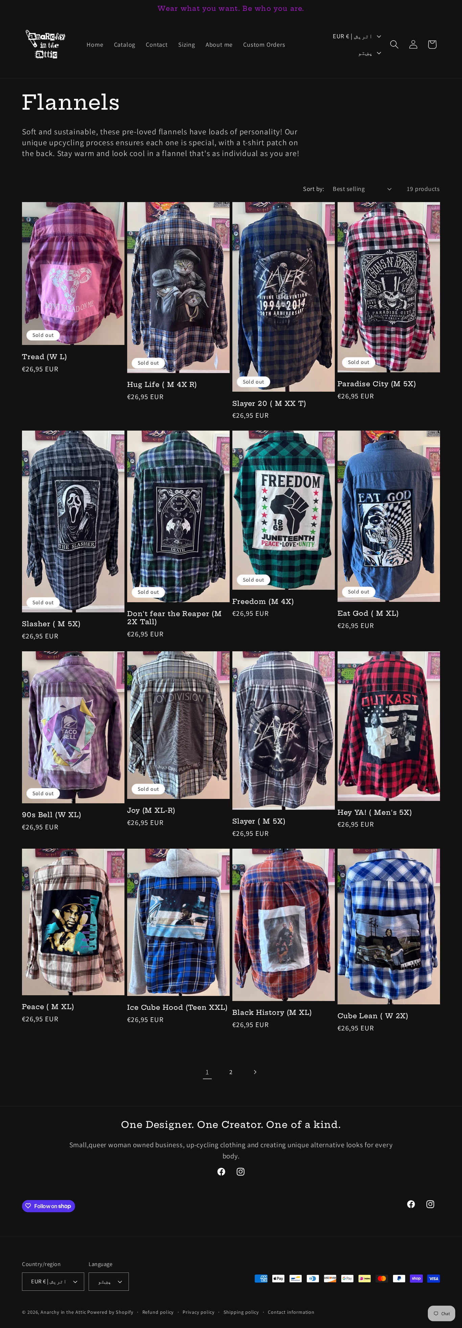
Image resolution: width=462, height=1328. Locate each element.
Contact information (291, 1311)
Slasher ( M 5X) (51, 624)
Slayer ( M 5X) (259, 821)
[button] (394, 44)
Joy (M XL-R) (151, 810)
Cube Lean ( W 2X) (373, 1016)
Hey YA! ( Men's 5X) (375, 812)
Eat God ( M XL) (368, 613)
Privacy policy (199, 1311)
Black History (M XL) (272, 1012)
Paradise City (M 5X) (377, 384)
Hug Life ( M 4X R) (162, 384)
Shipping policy (241, 1311)
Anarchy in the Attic (64, 1311)
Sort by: (313, 188)
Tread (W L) (44, 357)
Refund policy (158, 1311)
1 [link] (207, 1071)
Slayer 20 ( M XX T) (269, 403)
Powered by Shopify (110, 1311)
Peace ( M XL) (48, 1007)
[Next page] (254, 1072)
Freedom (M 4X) (263, 601)
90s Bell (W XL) (52, 815)
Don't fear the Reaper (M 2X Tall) (174, 618)
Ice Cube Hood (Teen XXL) (177, 1007)
